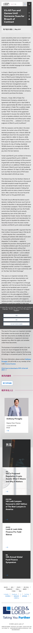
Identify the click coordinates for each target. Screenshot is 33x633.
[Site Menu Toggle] (29, 4)
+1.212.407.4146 (11, 426)
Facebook (14, 594)
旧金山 (18, 589)
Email (8, 428)
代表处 (14, 591)
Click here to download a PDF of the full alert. (15, 369)
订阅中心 (16, 598)
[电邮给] (29, 12)
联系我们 (8, 596)
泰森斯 (25, 589)
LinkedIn (6, 594)
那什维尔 (26, 587)
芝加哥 (19, 587)
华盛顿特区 (9, 589)
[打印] (29, 19)
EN (12, 4)
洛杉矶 (6, 587)
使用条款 (24, 596)
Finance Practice (10, 364)
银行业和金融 (7, 383)
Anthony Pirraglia (14, 418)
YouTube (26, 594)
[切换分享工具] (29, 16)
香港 (20, 591)
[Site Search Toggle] (25, 4)
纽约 (12, 587)
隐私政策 (16, 596)
